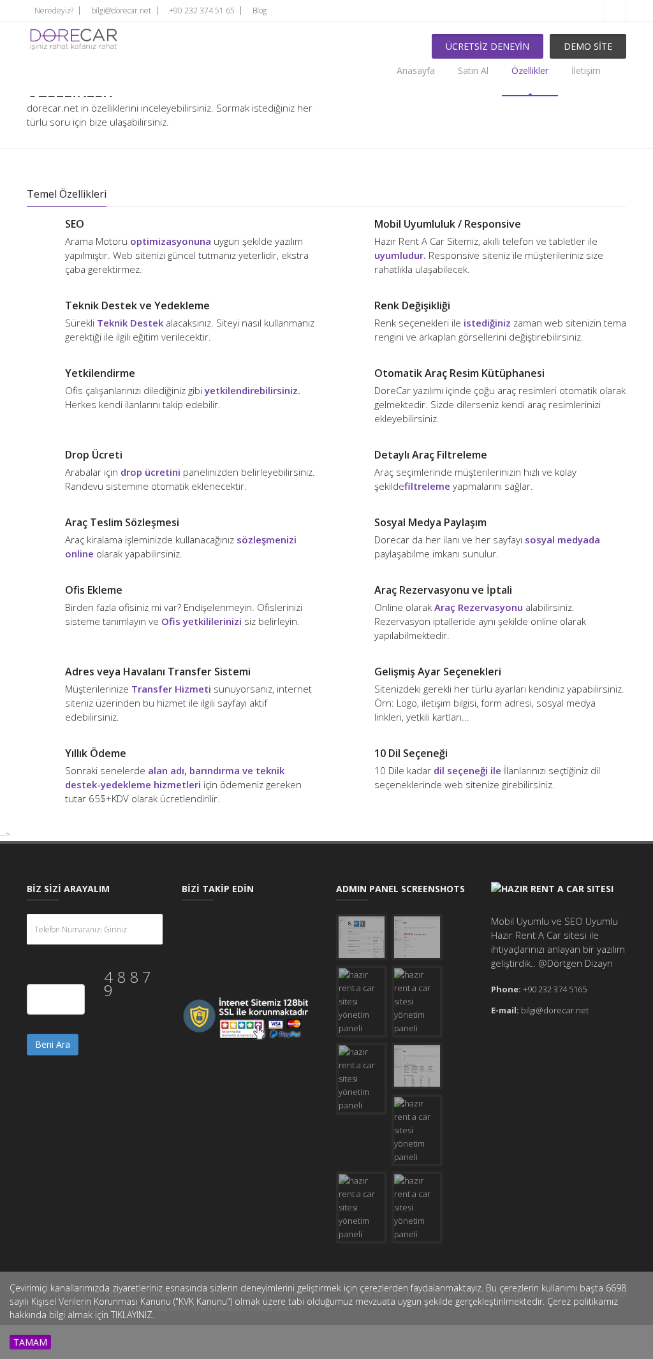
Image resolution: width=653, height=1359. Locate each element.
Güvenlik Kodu (45, 967)
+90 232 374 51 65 (201, 10)
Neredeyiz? (53, 10)
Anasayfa (416, 70)
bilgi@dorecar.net (120, 10)
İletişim (586, 70)
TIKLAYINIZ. (132, 1315)
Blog (259, 10)
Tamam (30, 1342)
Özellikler (529, 70)
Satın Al (473, 70)
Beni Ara (52, 1044)
